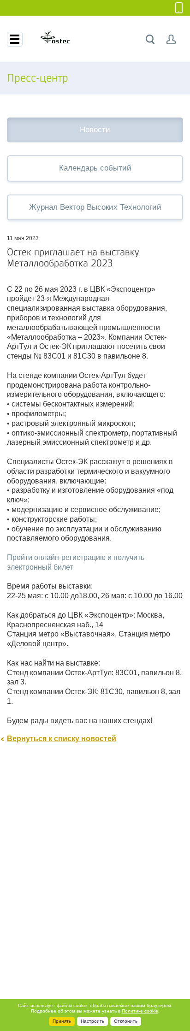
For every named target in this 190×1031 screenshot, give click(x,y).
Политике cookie (140, 1010)
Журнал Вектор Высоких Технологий (95, 207)
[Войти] (171, 39)
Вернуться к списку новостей (61, 738)
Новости (95, 129)
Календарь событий (95, 168)
